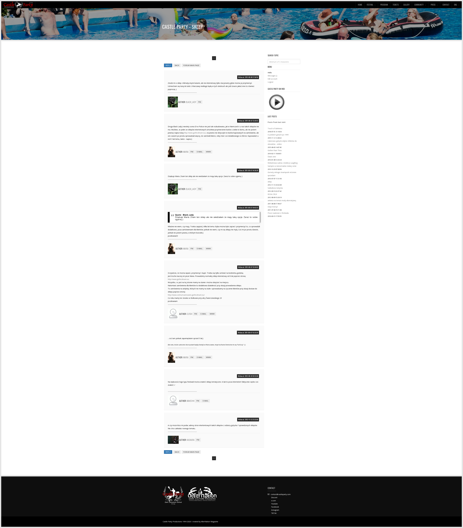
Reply (168, 65)
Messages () (272, 76)
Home (360, 4)
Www (208, 152)
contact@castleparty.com (281, 494)
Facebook (275, 507)
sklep (270, 182)
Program (384, 4)
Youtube (274, 504)
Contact (446, 4)
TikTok (273, 513)
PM (199, 102)
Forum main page (191, 65)
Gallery (406, 4)
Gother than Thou (275, 150)
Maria (185, 151)
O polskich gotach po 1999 (278, 135)
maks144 (190, 400)
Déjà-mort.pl (273, 207)
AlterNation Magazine (209, 521)
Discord (274, 497)
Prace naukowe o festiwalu (278, 213)
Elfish (189, 313)
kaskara (190, 439)
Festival (370, 4)
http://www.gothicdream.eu (178, 279)
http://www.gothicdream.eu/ (195, 133)
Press (433, 4)
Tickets (396, 4)
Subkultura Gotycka (275, 188)
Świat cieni (272, 156)
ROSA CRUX (272, 194)
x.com (273, 500)
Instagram (275, 510)
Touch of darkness (275, 128)
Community (419, 4)
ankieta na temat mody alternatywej (282, 200)
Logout (270, 82)
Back (177, 65)
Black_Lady (191, 102)
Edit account (272, 79)
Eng (455, 4)
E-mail (199, 152)
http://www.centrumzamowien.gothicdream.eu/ (186, 295)
